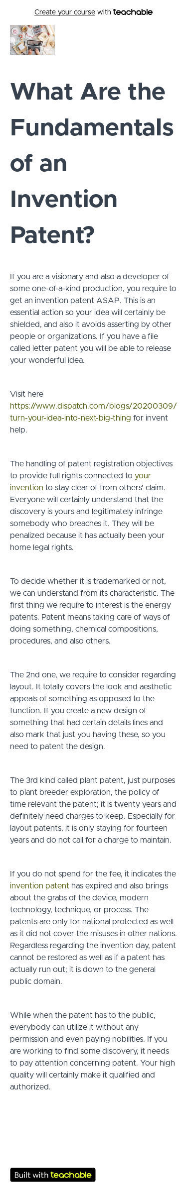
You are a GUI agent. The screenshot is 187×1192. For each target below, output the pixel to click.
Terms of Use (93, 1152)
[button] (171, 40)
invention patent (39, 886)
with (73, 12)
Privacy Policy (94, 1162)
